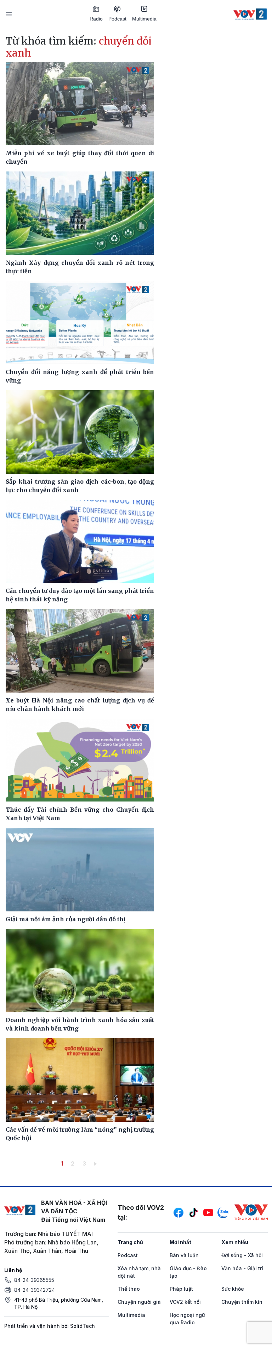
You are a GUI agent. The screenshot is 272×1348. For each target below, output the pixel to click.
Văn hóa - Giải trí (242, 1268)
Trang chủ (130, 1242)
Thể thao (129, 1289)
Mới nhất (180, 1242)
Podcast (117, 19)
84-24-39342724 (34, 1290)
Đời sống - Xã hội (242, 1255)
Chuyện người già (139, 1302)
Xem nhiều (234, 1242)
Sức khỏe (232, 1289)
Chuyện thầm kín (241, 1302)
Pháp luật (181, 1289)
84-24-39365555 (34, 1280)
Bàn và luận (184, 1255)
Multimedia (144, 19)
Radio (96, 19)
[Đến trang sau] (96, 1163)
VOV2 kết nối (185, 1302)
